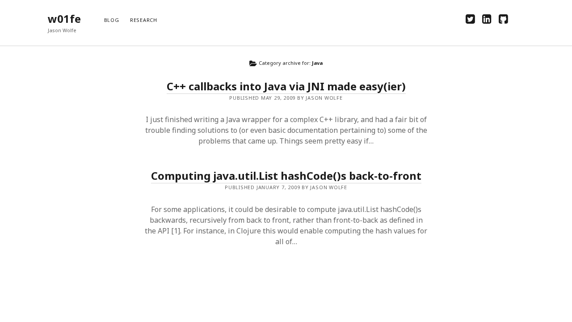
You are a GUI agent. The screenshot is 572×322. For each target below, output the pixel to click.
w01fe (64, 18)
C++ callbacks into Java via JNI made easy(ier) (286, 86)
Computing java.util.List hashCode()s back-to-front (286, 175)
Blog (111, 20)
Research (143, 20)
